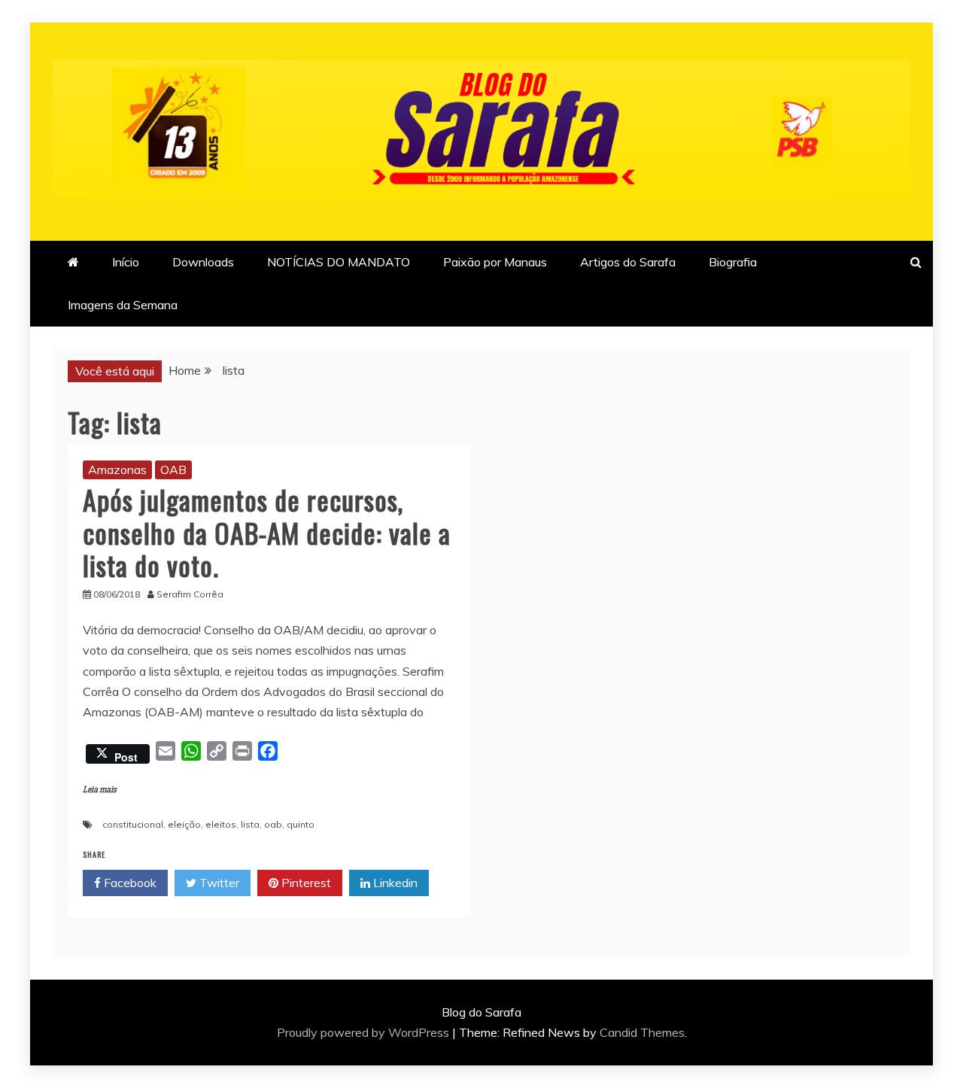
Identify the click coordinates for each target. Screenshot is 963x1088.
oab (273, 824)
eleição (184, 824)
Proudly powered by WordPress (364, 1032)
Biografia (733, 261)
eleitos (220, 824)
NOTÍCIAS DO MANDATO (338, 261)
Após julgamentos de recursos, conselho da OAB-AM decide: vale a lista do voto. (267, 531)
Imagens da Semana (123, 304)
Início (125, 261)
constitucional (132, 824)
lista (250, 824)
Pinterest (304, 882)
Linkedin (394, 882)
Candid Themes (642, 1032)
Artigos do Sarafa (628, 261)
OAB (173, 469)
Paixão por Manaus (495, 261)
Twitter (217, 882)
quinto (300, 824)
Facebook (128, 882)
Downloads (203, 261)
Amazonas (117, 469)
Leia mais (100, 789)
